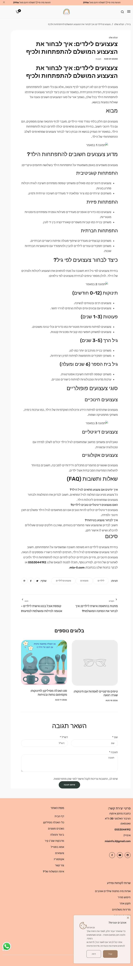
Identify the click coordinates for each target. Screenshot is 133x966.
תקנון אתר (125, 903)
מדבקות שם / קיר (54, 840)
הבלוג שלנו (119, 24)
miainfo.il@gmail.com (118, 841)
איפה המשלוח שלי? (53, 871)
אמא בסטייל (57, 846)
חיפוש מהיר (124, 897)
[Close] (128, 917)
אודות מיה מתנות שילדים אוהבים (113, 891)
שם (115, 737)
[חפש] (122, 12)
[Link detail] (128, 855)
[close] (3, 2)
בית (129, 24)
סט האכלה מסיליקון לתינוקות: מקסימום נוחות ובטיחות (48, 692)
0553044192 (37, 562)
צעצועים (84, 580)
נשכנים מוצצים (56, 828)
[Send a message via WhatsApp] (7, 946)
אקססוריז (59, 859)
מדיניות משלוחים (121, 909)
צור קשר (59, 865)
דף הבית (59, 816)
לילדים (101, 580)
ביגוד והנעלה (57, 834)
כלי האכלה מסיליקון (53, 822)
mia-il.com (77, 567)
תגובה (113, 752)
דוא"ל (64, 737)
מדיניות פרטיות (93, 945)
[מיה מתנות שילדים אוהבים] (66, 12)
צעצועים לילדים (63, 580)
